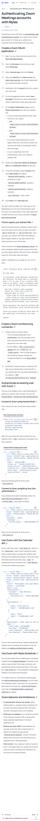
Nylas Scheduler (19, 661)
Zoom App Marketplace (14, 59)
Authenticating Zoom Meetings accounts (22, 8)
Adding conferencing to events (21, 648)
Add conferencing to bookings (15, 681)
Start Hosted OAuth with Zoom (13, 415)
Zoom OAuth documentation (12, 499)
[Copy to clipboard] (35, 269)
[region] (20, 293)
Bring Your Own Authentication (26, 397)
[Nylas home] (5, 3)
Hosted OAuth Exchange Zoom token (15, 447)
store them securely (12, 80)
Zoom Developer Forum (26, 246)
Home (3, 8)
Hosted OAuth (7, 397)
